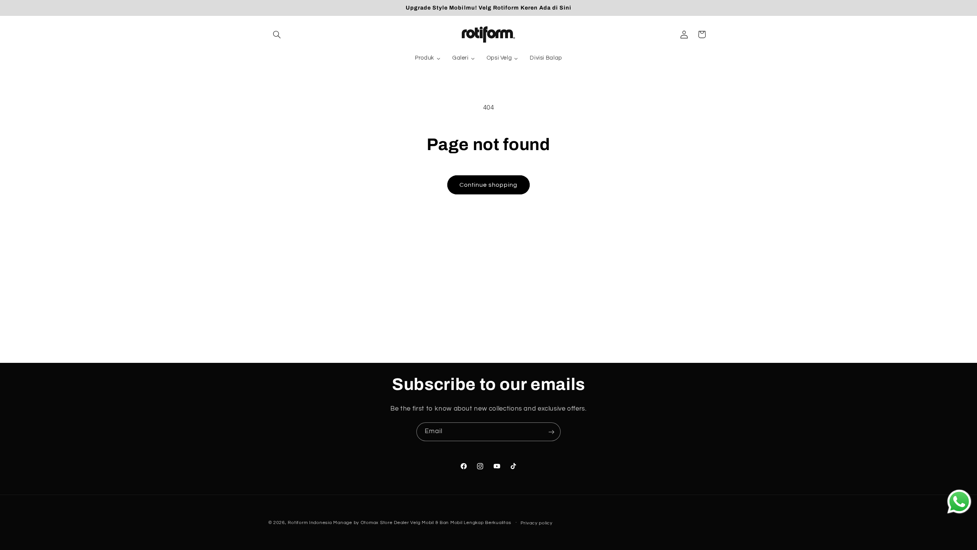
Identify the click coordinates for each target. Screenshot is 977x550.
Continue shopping (488, 185)
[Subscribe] (551, 431)
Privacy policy (537, 523)
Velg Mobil (422, 523)
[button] (277, 34)
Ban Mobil (451, 523)
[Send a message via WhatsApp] (959, 502)
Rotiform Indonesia (310, 523)
